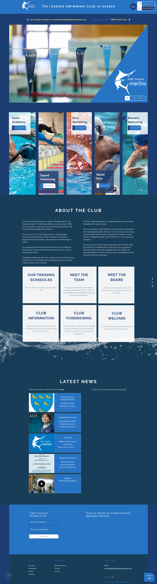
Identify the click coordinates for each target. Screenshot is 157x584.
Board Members (60, 565)
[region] (41, 285)
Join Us (57, 571)
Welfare (57, 568)
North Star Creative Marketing (121, 582)
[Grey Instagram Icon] (112, 577)
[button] (133, 6)
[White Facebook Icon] (152, 279)
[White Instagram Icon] (152, 286)
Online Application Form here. (108, 514)
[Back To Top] (8, 575)
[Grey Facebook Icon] (105, 577)
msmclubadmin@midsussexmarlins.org (118, 568)
